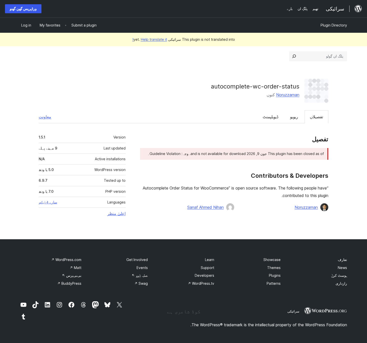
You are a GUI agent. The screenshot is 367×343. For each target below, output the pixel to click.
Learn (209, 260)
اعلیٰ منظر (116, 213)
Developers (204, 275)
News (342, 268)
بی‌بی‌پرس (71, 275)
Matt (75, 268)
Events (142, 268)
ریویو (294, 116)
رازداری (341, 283)
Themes (274, 268)
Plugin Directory (334, 25)
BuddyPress (69, 283)
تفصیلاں (316, 116)
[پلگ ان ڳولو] (294, 56)
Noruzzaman (287, 94)
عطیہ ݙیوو (140, 275)
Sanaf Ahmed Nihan (205, 207)
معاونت (45, 116)
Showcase (272, 260)
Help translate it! (149, 39)
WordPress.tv (201, 283)
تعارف (342, 260)
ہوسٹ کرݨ (339, 275)
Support (207, 268)
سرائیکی (293, 311)
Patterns (274, 283)
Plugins (275, 275)
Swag (141, 283)
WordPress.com (66, 260)
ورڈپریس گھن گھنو (23, 8)
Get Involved (137, 260)
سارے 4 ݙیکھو (48, 202)
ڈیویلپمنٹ (270, 116)
